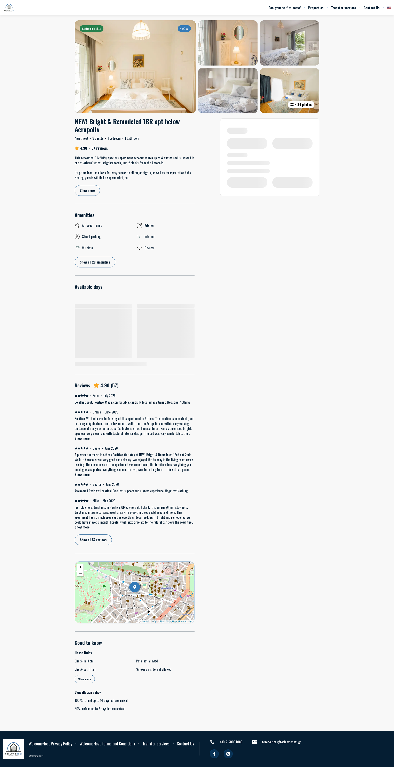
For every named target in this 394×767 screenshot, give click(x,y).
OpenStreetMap (162, 621)
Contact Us (372, 8)
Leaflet (146, 621)
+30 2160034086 (231, 741)
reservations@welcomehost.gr (281, 741)
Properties (316, 8)
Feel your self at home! (285, 8)
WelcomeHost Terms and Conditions (107, 744)
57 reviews (100, 148)
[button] (140, 597)
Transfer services (343, 8)
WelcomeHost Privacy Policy (50, 744)
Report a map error (182, 621)
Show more (82, 438)
